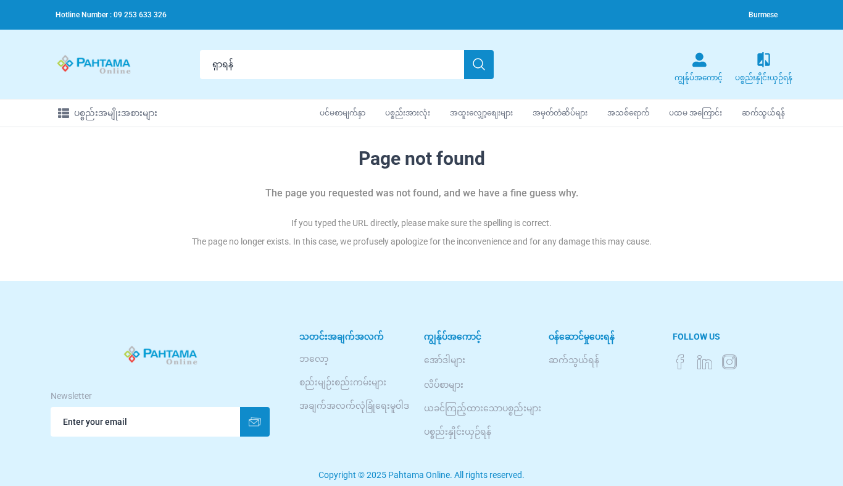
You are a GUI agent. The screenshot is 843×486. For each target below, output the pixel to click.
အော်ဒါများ (444, 360)
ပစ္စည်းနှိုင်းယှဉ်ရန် (457, 432)
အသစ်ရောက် (628, 113)
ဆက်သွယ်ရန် (763, 113)
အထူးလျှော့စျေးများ (481, 113)
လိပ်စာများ (443, 385)
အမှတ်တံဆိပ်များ (560, 113)
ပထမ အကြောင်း (695, 113)
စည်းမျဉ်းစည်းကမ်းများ (342, 382)
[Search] (479, 64)
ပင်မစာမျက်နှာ (342, 113)
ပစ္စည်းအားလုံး (407, 113)
